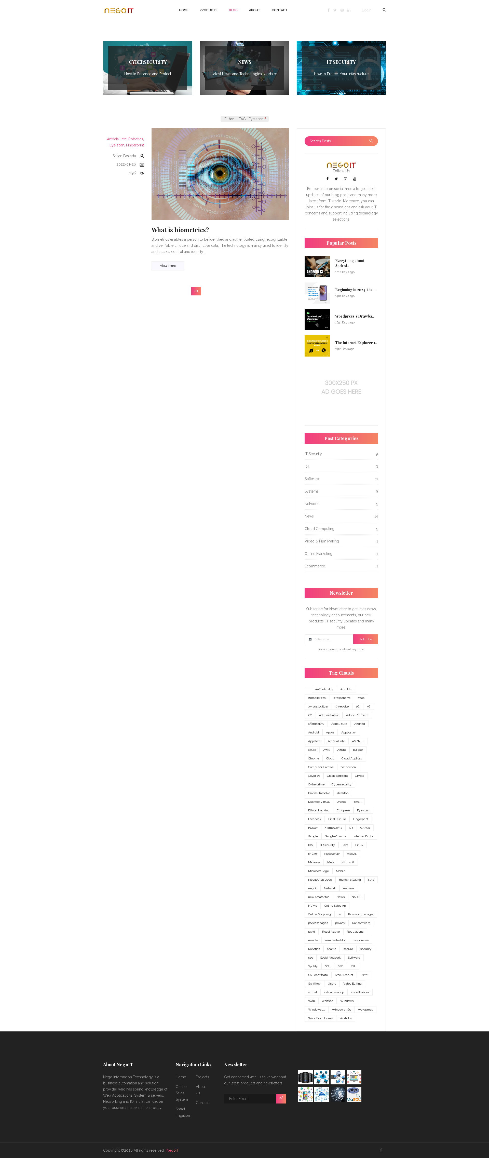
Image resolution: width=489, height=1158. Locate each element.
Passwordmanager (361, 914)
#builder (346, 689)
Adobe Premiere (357, 715)
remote (313, 940)
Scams (331, 949)
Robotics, (136, 139)
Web (311, 1001)
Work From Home (320, 1018)
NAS (371, 879)
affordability (316, 724)
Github (365, 827)
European (343, 810)
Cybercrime (316, 784)
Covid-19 (314, 776)
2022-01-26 (126, 164)
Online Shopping (319, 914)
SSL (353, 966)
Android (313, 732)
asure (312, 750)
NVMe (312, 905)
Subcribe (365, 639)
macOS (352, 853)
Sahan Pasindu (124, 156)
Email (357, 801)
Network (330, 888)
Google (313, 836)
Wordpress (365, 1009)
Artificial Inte (336, 741)
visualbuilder (360, 992)
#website (342, 706)
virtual (312, 992)
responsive (361, 940)
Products (209, 10)
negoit (312, 888)
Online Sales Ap (335, 905)
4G (358, 706)
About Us (201, 1090)
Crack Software (337, 776)
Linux (359, 845)
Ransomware (361, 923)
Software (354, 957)
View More (168, 266)
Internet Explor (364, 836)
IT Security (327, 845)
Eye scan (363, 810)
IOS (310, 845)
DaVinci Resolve (319, 793)
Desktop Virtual (319, 801)
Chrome (313, 758)
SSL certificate (318, 975)
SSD (340, 966)
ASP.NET (358, 741)
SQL (328, 966)
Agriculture (339, 724)
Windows (347, 1001)
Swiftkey (314, 983)
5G (369, 706)
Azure (341, 750)
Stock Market (344, 975)
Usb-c (332, 983)
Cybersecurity (341, 784)
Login (366, 10)
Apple (330, 732)
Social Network (330, 957)
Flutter (313, 827)
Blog (233, 10)
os (339, 914)
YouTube (346, 1018)
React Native (331, 931)
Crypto (359, 776)
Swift (364, 975)
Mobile (340, 871)
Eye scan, (117, 145)
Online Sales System (182, 1093)
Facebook (314, 819)
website (327, 1001)
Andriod (359, 724)
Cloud (330, 758)
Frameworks (333, 827)
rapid (311, 931)
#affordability (324, 689)
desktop (342, 793)
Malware (314, 862)
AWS (326, 750)
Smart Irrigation (183, 1112)
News (340, 897)
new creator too (318, 897)
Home (183, 10)
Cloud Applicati (352, 758)
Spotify (313, 966)
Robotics (314, 949)
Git (351, 827)
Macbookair (332, 853)
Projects (202, 1077)
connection (348, 767)
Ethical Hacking (319, 810)
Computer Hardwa (321, 767)
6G (310, 715)
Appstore (314, 741)
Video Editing (352, 983)
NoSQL (356, 897)
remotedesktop (335, 940)
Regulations (355, 931)
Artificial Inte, (117, 139)
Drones (341, 801)
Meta (330, 862)
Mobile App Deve (320, 879)
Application (349, 732)
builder (358, 750)
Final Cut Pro (337, 819)
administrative (329, 715)
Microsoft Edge (318, 871)
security (366, 949)
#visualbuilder (318, 706)
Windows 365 (341, 1009)
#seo (361, 698)
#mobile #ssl (317, 698)
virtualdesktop (334, 992)
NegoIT (173, 1150)
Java (345, 845)
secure (348, 949)
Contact (280, 10)
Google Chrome (335, 836)
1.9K (132, 173)
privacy (340, 923)
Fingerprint (135, 145)
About (254, 10)
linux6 (312, 853)
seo (310, 957)
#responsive (341, 698)
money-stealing (350, 879)
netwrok (349, 888)
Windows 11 (316, 1009)
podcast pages (318, 923)
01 (196, 291)
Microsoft (348, 862)
